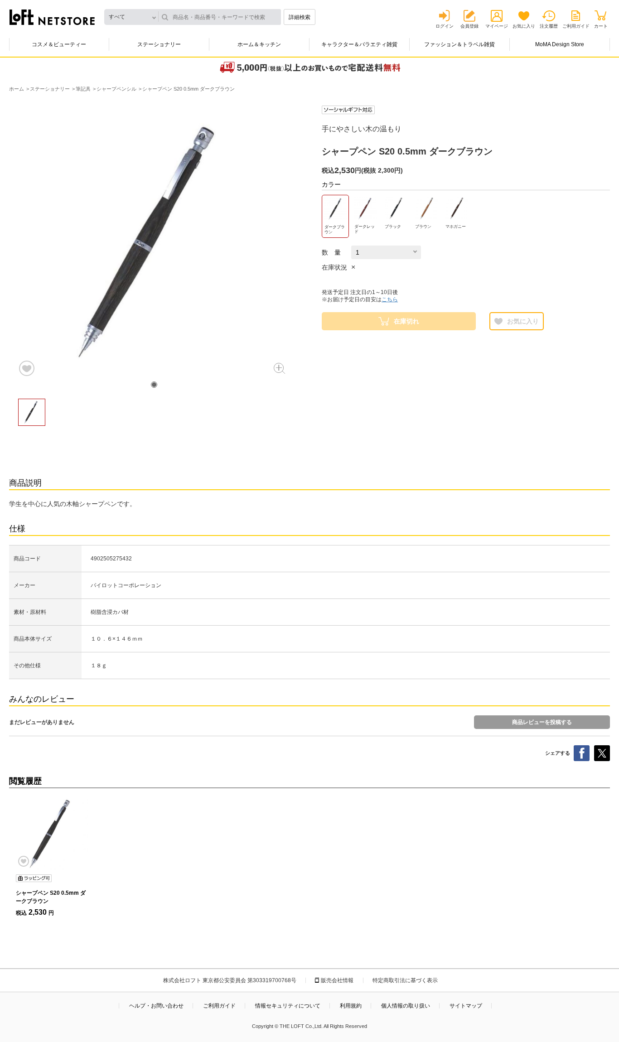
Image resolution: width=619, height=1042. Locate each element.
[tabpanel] (154, 241)
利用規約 (351, 1005)
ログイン (444, 26)
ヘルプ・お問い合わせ (156, 1005)
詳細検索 (299, 17)
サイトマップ (466, 1005)
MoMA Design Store (559, 44)
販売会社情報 (337, 980)
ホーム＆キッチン (259, 44)
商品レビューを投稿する (542, 722)
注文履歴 (549, 26)
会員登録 (469, 26)
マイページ (496, 26)
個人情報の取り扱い (405, 1005)
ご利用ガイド (576, 26)
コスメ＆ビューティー (59, 44)
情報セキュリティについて (287, 1005)
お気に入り (524, 26)
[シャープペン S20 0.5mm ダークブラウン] (52, 833)
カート (601, 26)
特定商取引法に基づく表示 (405, 980)
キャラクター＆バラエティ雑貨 (359, 44)
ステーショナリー (159, 44)
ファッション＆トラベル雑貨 (459, 44)
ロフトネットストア (52, 17)
